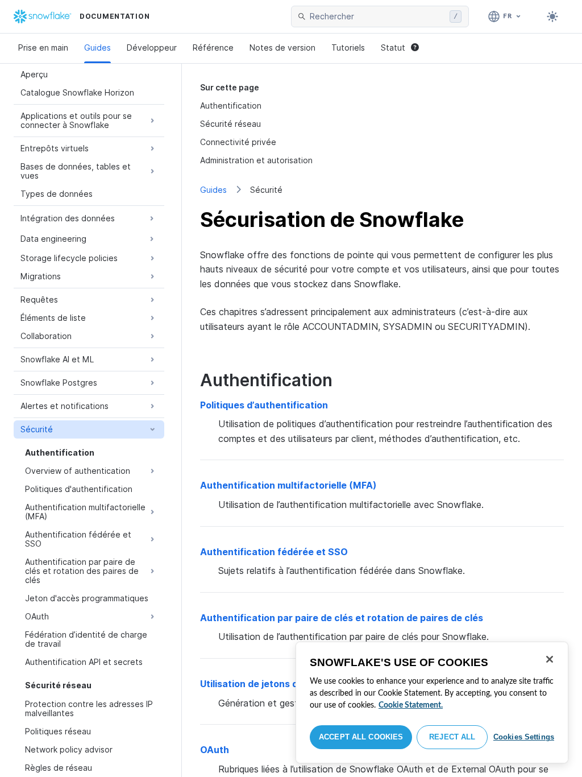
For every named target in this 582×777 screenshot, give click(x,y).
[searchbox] (377, 16)
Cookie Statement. (411, 705)
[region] (432, 702)
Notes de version (282, 47)
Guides (97, 47)
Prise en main (43, 47)
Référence (213, 47)
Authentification (230, 105)
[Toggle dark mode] (552, 16)
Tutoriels (348, 47)
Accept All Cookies (361, 737)
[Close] (549, 659)
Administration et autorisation (256, 160)
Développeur (152, 47)
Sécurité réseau (230, 124)
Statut (393, 47)
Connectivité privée (238, 142)
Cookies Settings (523, 737)
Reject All (452, 737)
